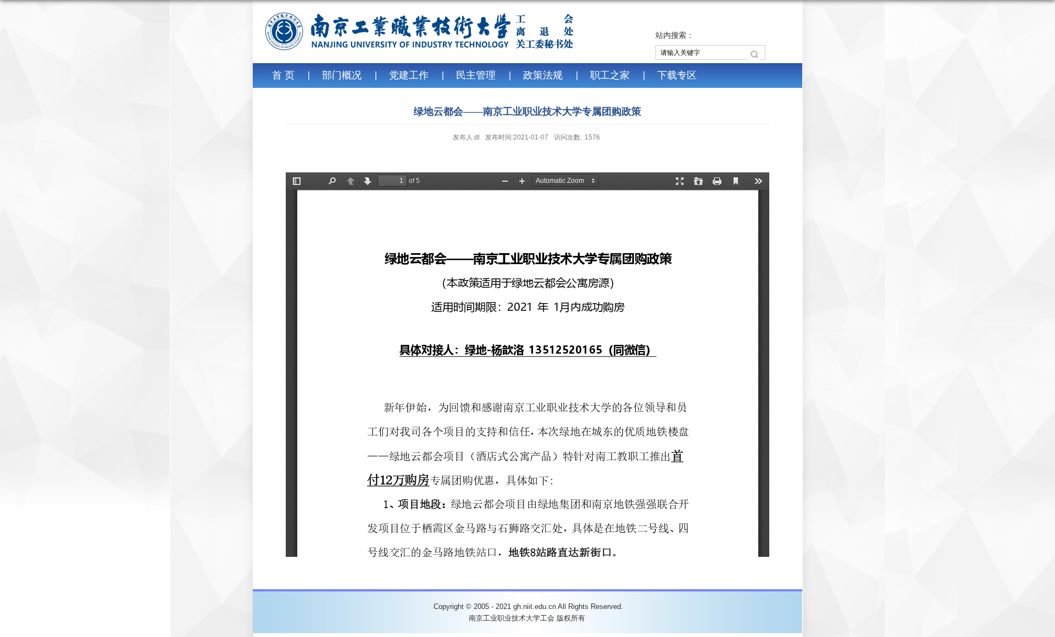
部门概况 (342, 75)
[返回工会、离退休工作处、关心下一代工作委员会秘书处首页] (421, 34)
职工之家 (610, 75)
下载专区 (677, 75)
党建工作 (409, 75)
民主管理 (476, 75)
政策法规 (543, 75)
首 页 (283, 75)
